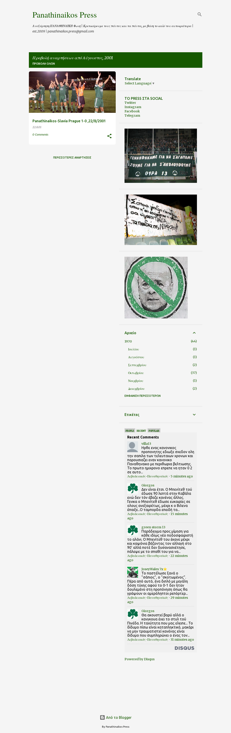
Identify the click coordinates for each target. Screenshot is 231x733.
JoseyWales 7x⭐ (154, 569)
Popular (154, 430)
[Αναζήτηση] (199, 14)
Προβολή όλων (43, 63)
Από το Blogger (118, 717)
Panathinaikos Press (64, 14)
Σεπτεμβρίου (137, 365)
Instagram (133, 107)
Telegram (132, 115)
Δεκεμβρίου (136, 389)
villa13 (146, 444)
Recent (141, 430)
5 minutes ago (182, 476)
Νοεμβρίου (135, 381)
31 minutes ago (182, 640)
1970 (128, 341)
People (130, 430)
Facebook (132, 111)
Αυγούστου (136, 357)
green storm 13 (153, 527)
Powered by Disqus (140, 659)
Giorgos (147, 485)
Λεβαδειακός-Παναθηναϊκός (147, 476)
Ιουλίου (133, 349)
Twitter (130, 103)
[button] (109, 136)
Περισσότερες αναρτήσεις (72, 157)
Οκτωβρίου (136, 373)
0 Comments (40, 134)
